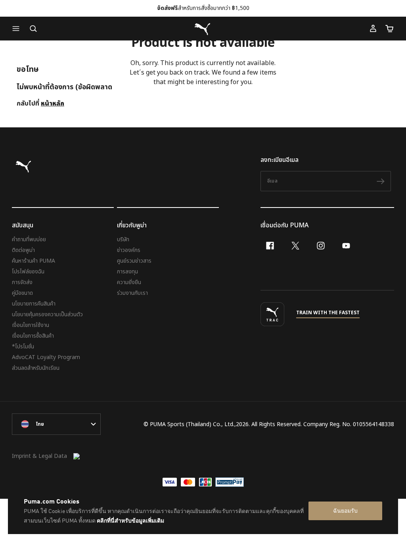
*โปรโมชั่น (23, 346)
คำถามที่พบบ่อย (29, 239)
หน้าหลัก (52, 103)
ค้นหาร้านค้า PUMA (33, 261)
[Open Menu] (18, 29)
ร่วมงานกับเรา (132, 293)
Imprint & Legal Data (39, 456)
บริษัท (123, 239)
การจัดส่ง (22, 282)
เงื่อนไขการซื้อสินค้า (33, 336)
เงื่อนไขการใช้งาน (30, 325)
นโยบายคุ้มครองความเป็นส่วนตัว (47, 314)
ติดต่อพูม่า (23, 250)
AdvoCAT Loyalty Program (46, 357)
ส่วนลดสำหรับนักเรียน (35, 368)
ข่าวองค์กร (128, 250)
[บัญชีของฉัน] (373, 28)
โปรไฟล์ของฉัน (28, 271)
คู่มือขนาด (22, 293)
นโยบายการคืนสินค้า (34, 304)
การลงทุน (127, 271)
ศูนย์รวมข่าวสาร (134, 261)
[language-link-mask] (56, 424)
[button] (18, 29)
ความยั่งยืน (129, 282)
